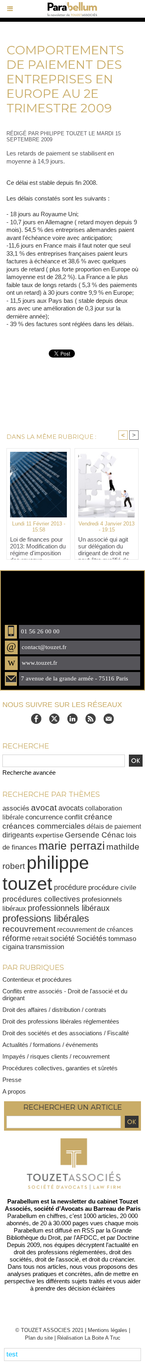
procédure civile (112, 887)
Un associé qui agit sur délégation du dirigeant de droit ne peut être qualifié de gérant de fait (103, 546)
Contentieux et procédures (37, 979)
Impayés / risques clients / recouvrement (56, 1056)
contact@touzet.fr (44, 647)
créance (98, 817)
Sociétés (92, 938)
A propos (14, 1091)
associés (15, 808)
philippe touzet (45, 873)
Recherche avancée (29, 772)
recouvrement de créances (95, 929)
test (12, 1354)
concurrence (44, 817)
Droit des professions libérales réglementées (60, 1021)
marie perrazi (72, 846)
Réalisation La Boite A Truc (88, 1338)
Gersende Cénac (94, 835)
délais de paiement (114, 826)
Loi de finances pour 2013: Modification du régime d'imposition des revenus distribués (38, 546)
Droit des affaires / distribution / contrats (54, 1009)
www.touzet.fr (39, 663)
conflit (73, 817)
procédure (70, 887)
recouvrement (29, 928)
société (62, 938)
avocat (44, 807)
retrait (40, 938)
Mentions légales (107, 1330)
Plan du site (39, 1338)
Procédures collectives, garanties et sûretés (60, 1068)
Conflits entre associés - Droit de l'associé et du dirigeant (64, 994)
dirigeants (18, 835)
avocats (70, 808)
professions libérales (45, 918)
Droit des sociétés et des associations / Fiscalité (65, 1033)
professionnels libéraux (69, 908)
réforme (16, 938)
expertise (49, 835)
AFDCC (86, 1237)
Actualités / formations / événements (50, 1044)
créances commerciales (43, 825)
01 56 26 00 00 (40, 631)
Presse (11, 1079)
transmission (44, 947)
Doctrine (128, 1237)
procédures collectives (41, 898)
